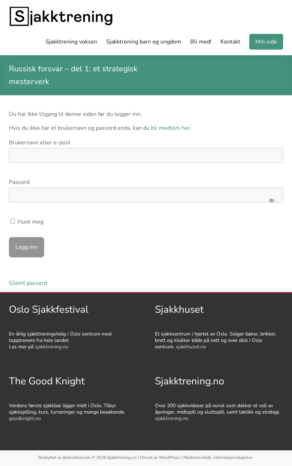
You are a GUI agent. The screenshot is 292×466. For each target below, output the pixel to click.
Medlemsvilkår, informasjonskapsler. (218, 457)
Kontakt (230, 42)
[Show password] (271, 200)
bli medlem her (170, 128)
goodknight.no (25, 418)
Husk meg (29, 222)
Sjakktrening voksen (71, 42)
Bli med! (201, 42)
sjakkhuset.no (191, 346)
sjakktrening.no (51, 346)
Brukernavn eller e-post (40, 143)
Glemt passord (28, 283)
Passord (19, 182)
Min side (266, 42)
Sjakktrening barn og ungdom (143, 42)
